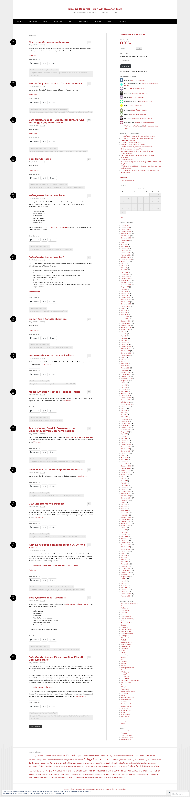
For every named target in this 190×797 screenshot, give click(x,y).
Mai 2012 (124, 558)
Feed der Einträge (126, 735)
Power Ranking (125, 689)
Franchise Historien (127, 634)
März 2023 (124, 291)
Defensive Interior (42, 462)
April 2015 (124, 483)
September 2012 (126, 549)
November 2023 (126, 280)
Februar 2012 (125, 564)
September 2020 (126, 353)
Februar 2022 (125, 317)
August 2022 (125, 306)
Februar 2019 (125, 393)
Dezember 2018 (126, 398)
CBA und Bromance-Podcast (46, 503)
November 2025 (126, 234)
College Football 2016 (136, 760)
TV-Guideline (125, 717)
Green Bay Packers (108, 763)
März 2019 (124, 391)
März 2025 (124, 246)
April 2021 (124, 338)
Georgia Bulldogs (94, 763)
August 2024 (125, 261)
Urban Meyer (80, 187)
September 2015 (126, 472)
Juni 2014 (124, 504)
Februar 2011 (125, 590)
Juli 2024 (123, 263)
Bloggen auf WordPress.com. (73, 789)
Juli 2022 (123, 308)
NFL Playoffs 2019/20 (69, 716)
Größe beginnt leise (127, 159)
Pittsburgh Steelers (126, 774)
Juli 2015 (123, 477)
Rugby (123, 695)
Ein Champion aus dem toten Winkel (132, 149)
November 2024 (126, 255)
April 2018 (124, 415)
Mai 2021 (124, 336)
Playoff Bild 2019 (81, 716)
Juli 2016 (123, 455)
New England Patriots (133, 766)
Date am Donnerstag (127, 619)
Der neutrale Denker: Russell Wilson (51, 355)
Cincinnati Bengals (53, 760)
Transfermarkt (63, 109)
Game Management (127, 642)
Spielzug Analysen (126, 706)
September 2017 (126, 430)
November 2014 (126, 494)
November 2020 (126, 349)
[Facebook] (121, 43)
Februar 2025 (125, 249)
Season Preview (126, 700)
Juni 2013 (124, 530)
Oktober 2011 (125, 572)
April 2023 (124, 289)
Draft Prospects (126, 621)
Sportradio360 (34, 76)
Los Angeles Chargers (58, 766)
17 (89, 392)
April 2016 (124, 457)
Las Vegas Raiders (60, 73)
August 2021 (125, 330)
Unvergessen (125, 721)
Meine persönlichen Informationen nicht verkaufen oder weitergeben (104, 789)
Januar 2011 (125, 592)
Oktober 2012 (125, 547)
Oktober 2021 (125, 325)
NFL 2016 (100, 771)
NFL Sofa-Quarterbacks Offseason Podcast (55, 83)
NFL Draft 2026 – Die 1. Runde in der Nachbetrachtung (138, 136)
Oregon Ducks (85, 774)
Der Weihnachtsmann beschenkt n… (142, 118)
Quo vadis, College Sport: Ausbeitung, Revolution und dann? (55, 565)
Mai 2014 (124, 506)
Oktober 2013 (125, 521)
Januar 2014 (125, 515)
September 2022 (126, 304)
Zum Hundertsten (40, 159)
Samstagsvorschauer (127, 697)
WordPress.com (126, 739)
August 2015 (125, 474)
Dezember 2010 (126, 594)
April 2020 (124, 364)
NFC (52, 716)
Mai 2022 (124, 310)
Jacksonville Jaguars (149, 763)
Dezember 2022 (126, 298)
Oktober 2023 (125, 283)
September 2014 (126, 498)
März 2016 (124, 460)
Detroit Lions (68, 763)
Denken (39, 384)
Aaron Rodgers (33, 756)
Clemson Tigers (65, 760)
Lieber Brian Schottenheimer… (48, 319)
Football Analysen (126, 629)
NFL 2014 (84, 771)
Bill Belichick (136, 756)
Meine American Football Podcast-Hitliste (54, 391)
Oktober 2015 (125, 470)
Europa (123, 625)
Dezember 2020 (126, 347)
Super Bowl (124, 708)
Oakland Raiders (51, 774)
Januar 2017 (125, 442)
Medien (123, 665)
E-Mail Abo (124, 54)
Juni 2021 (124, 334)
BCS (130, 756)
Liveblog (48, 766)
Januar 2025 (125, 251)
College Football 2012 (109, 760)
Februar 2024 (125, 274)
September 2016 (126, 451)
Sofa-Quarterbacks (81, 73)
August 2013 (125, 526)
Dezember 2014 (126, 491)
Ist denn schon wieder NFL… (139, 114)
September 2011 (126, 575)
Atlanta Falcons (99, 756)
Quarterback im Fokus (128, 691)
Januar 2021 (125, 344)
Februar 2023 (125, 293)
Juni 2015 (124, 479)
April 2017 (124, 436)
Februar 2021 (125, 342)
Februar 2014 (125, 513)
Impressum (33, 21)
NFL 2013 (76, 770)
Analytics (98, 21)
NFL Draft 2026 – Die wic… (139, 110)
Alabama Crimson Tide (46, 756)
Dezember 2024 (126, 253)
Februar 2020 (125, 368)
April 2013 (124, 534)
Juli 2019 (123, 383)
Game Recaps (51, 70)
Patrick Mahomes (95, 774)
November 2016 (126, 447)
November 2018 (126, 400)
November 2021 (126, 323)
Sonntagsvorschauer (127, 704)
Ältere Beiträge (35, 726)
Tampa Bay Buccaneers (81, 777)
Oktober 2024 (125, 257)
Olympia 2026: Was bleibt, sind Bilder (132, 145)
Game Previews (126, 644)
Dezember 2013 (126, 517)
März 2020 (124, 366)
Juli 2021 (123, 332)
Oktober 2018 (125, 402)
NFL (70, 21)
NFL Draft (53, 459)
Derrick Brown (52, 462)
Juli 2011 (123, 579)
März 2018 (124, 417)
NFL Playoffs (53, 148)
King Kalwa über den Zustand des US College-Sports (57, 546)
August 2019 (125, 381)
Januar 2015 (125, 489)
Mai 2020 (124, 362)
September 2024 (126, 259)
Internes (123, 653)
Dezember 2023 (126, 278)
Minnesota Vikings (103, 766)
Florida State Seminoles (81, 763)
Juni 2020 (124, 359)
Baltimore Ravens (42, 73)
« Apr (121, 217)
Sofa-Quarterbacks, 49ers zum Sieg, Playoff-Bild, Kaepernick (56, 658)
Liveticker (124, 661)
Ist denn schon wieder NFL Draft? (131, 142)
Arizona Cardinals (88, 756)
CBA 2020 (47, 537)
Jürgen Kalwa (75, 590)
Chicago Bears (41, 760)
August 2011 (125, 577)
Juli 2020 (123, 357)
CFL (122, 614)
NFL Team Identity (126, 682)
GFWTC (123, 651)
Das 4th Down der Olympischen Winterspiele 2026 (136, 147)
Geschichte (124, 648)
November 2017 (126, 425)
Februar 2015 (125, 487)
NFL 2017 (107, 771)
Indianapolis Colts (135, 763)
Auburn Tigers (110, 756)
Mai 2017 (124, 434)
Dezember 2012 (126, 543)
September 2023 (126, 285)
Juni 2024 (124, 266)
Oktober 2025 (125, 236)
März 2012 (124, 562)
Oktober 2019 (125, 376)
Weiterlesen (34, 55)
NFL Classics (125, 672)
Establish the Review (127, 623)
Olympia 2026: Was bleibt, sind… (145, 123)
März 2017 (124, 438)
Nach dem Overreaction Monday (49, 42)
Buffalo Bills (144, 756)
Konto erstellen (126, 731)
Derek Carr (51, 73)
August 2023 (125, 287)
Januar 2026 (125, 229)
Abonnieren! (125, 66)
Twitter (123, 178)
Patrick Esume (76, 537)
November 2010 (126, 596)
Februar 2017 (125, 440)
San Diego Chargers (140, 774)
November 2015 (126, 468)
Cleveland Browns (76, 760)
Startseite (19, 21)
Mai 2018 (124, 413)
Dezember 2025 (126, 232)
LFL (122, 659)
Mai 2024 (124, 268)
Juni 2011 (124, 581)
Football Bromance (56, 537)
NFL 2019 (50, 649)
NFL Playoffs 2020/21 (60, 151)
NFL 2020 (50, 151)
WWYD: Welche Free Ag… (132, 126)
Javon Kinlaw (61, 462)
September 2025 (126, 238)
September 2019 (126, 379)
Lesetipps (124, 657)
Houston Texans (122, 763)
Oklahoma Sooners (75, 774)
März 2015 (124, 485)
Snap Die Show (71, 187)
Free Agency (125, 636)
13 (89, 428)
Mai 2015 (124, 481)
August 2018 (125, 406)
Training (123, 712)
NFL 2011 (61, 771)
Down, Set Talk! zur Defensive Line (79, 437)
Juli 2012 (123, 553)
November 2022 (126, 300)
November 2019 (126, 374)
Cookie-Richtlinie (59, 793)
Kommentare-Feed (127, 737)
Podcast (68, 112)
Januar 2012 (125, 566)
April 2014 (124, 508)
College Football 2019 (149, 760)
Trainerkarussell (62, 185)
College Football (83, 21)
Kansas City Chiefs (36, 766)
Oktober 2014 (125, 496)
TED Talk (72, 384)
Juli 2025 (123, 242)
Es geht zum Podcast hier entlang (55, 227)
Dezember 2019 (126, 372)
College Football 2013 (123, 760)
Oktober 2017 (125, 428)
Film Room (124, 627)
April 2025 (124, 244)
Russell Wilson (65, 384)
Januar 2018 (125, 421)
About (45, 21)
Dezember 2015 (126, 466)
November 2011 (126, 570)
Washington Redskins (117, 777)
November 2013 (126, 519)
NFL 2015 (93, 771)
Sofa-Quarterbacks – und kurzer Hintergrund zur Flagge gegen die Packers (56, 121)
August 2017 (125, 432)
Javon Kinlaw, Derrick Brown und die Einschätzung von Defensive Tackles (52, 429)
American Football (65, 755)
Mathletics (124, 663)
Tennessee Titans (96, 777)
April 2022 (124, 312)
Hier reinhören (34, 291)
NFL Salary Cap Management (130, 680)
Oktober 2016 (125, 449)
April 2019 (124, 389)
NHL (122, 685)
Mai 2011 (124, 583)
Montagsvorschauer (127, 668)
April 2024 (124, 270)
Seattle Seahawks (41, 777)
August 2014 (125, 500)
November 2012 (126, 545)
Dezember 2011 (126, 568)
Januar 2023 (125, 295)
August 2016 (125, 453)
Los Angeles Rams (71, 766)
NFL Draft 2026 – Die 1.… (138, 80)
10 (89, 120)
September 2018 (126, 404)
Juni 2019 (124, 385)
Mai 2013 (124, 532)
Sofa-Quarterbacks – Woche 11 (47, 597)
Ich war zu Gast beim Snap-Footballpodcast (56, 469)
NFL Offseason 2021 (60, 112)
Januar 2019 (125, 396)
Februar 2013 (125, 538)
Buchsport (124, 612)
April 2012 (124, 560)
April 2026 (124, 225)
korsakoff (42, 45)
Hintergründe (67, 590)
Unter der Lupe (126, 719)
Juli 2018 (123, 408)
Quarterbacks (57, 384)
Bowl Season (125, 610)
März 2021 (124, 340)
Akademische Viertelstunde (48, 587)
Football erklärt (58, 21)
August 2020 (125, 355)
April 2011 (124, 585)
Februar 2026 (125, 227)
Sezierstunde (125, 702)
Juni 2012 (124, 555)
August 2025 (125, 240)
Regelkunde (124, 693)
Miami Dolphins (91, 766)
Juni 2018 (124, 410)
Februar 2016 (125, 462)
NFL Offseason (54, 109)
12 (89, 469)
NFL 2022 (149, 771)
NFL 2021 (72, 73)
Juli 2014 (123, 502)
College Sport (58, 590)
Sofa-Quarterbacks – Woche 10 (44, 687)
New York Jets (47, 771)
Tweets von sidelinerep (127, 180)
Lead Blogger (122, 21)
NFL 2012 (67, 771)
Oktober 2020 (125, 351)
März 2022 (124, 315)
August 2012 (125, 551)
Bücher (109, 21)
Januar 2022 (125, 319)
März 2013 (124, 536)
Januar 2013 (125, 540)
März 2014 (124, 511)
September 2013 (126, 523)
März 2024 (124, 272)
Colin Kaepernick (45, 716)
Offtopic (123, 687)
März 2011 (124, 587)
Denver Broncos (56, 763)
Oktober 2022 (125, 302)
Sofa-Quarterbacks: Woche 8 (46, 257)
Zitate (123, 723)
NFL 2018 (115, 771)
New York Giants (35, 771)
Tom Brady (106, 777)
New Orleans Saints (152, 766)
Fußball (123, 640)
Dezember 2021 (126, 321)
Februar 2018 (125, 419)
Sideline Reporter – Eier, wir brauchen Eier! (95, 9)
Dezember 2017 (126, 423)
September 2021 (126, 327)
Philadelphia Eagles (109, 774)
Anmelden (124, 733)
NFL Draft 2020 (79, 462)
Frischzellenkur (125, 638)
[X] (125, 43)
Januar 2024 (125, 276)
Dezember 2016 (126, 445)
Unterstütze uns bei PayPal (132, 34)
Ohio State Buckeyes (62, 774)
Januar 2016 (125, 464)
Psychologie (48, 384)
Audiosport (43, 70)
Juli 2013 (123, 528)
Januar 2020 (125, 370)
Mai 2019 (124, 387)
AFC (38, 716)
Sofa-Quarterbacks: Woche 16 (47, 195)
